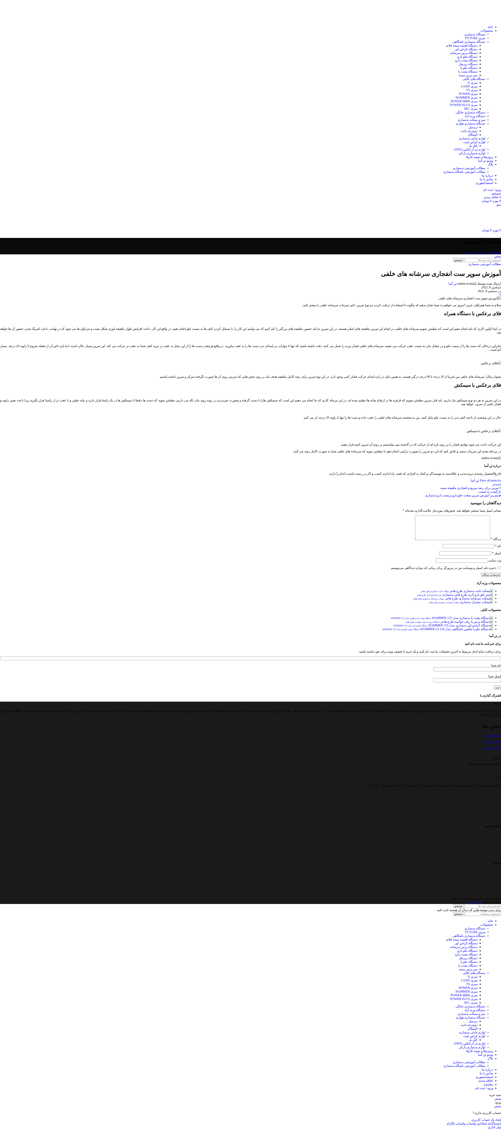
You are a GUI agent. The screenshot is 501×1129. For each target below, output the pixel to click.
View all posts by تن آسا (486, 480)
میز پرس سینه (468, 75)
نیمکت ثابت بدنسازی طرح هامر (435, 591)
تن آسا (453, 283)
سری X (473, 82)
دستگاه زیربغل (468, 64)
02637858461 (492, 736)
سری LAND (469, 86)
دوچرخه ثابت (469, 131)
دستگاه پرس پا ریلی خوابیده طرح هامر (422, 622)
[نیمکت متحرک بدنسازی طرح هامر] (476, 602)
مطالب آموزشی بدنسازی (469, 168)
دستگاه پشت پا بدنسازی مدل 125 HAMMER (411, 618)
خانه (498, 252)
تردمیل (473, 127)
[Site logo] (487, 20)
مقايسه (488, 1084)
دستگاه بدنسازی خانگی (470, 112)
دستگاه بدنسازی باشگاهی (468, 41)
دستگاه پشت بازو (466, 60)
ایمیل (496, 553)
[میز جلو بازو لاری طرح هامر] (467, 594)
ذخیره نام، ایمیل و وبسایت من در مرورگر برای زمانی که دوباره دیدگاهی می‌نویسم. (443, 567)
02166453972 (492, 742)
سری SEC (471, 108)
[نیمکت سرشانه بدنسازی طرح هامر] (468, 598)
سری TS (472, 90)
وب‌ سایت (494, 560)
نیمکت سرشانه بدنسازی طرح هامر (428, 598)
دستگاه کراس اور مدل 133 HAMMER (411, 625)
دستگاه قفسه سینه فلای (462, 45)
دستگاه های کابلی (474, 79)
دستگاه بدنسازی (474, 34)
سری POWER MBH (464, 101)
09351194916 (492, 748)
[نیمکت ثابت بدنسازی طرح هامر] (471, 591)
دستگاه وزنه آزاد (474, 116)
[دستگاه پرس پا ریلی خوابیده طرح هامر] (466, 621)
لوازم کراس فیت (474, 142)
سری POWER (468, 93)
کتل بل (473, 145)
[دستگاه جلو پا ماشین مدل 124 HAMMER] (456, 629)
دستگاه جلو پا (469, 67)
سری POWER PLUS (464, 105)
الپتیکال (473, 134)
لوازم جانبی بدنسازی (472, 138)
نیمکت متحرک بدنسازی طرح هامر (444, 602)
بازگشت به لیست (489, 491)
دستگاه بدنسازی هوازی (470, 123)
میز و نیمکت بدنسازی (471, 119)
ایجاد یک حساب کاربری (486, 1119)
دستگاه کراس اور (466, 49)
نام (498, 546)
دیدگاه (496, 539)
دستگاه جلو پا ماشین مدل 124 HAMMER (401, 629)
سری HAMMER (467, 97)
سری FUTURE (475, 38)
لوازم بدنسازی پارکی (472, 153)
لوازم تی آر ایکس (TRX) (469, 149)
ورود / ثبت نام (484, 1088)
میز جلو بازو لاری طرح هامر (429, 595)
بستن (497, 256)
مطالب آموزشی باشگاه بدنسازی (464, 171)
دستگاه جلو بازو (467, 56)
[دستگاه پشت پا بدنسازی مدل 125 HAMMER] (462, 618)
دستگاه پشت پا (468, 71)
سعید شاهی (474, 902)
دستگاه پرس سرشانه (464, 53)
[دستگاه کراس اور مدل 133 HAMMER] (460, 625)
